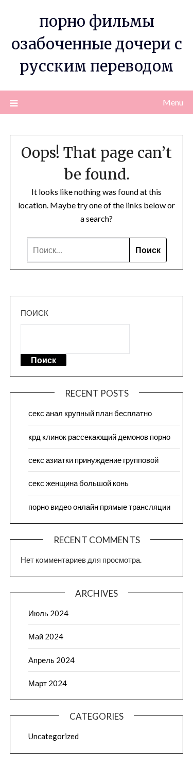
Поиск (34, 312)
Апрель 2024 (51, 660)
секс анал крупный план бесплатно (90, 413)
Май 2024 (45, 636)
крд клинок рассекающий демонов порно (99, 436)
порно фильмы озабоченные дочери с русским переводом (96, 44)
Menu (173, 102)
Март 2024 (47, 683)
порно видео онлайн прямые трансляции (99, 506)
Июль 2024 (48, 613)
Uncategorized (53, 736)
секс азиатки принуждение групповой (93, 459)
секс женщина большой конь (78, 483)
